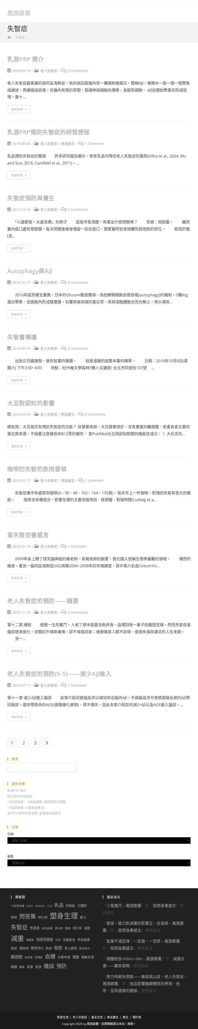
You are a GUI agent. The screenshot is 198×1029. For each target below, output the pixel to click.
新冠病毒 (47, 928)
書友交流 (97, 1017)
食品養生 (67, 143)
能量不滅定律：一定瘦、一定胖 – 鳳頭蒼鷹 (143, 941)
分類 (10, 834)
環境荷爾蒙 (44, 939)
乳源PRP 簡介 (25, 59)
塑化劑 (43, 917)
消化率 (77, 928)
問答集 (27, 916)
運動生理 (87, 957)
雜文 (125, 1017)
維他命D (37, 948)
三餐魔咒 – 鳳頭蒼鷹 (123, 905)
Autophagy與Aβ (29, 271)
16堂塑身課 (17, 906)
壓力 (83, 917)
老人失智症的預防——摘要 (42, 601)
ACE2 (30, 906)
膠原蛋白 (84, 948)
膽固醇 (16, 956)
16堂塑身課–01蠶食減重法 (25, 807)
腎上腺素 (70, 948)
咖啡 (14, 917)
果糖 (67, 928)
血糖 (50, 956)
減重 (17, 938)
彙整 (10, 856)
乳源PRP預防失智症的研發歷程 (48, 132)
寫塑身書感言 (164, 905)
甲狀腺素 (84, 939)
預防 (62, 965)
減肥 (87, 928)
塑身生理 (64, 916)
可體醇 (82, 905)
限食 (38, 967)
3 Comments (78, 612)
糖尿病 (24, 948)
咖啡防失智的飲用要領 (37, 469)
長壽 (30, 967)
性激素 (35, 928)
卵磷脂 (70, 905)
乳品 (59, 905)
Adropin (40, 906)
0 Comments (78, 70)
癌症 (14, 948)
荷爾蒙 (39, 957)
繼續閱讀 (20, 110)
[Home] (9, 37)
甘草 (58, 940)
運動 (75, 957)
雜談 (49, 965)
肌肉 (49, 948)
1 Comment (94, 143)
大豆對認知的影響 (31, 403)
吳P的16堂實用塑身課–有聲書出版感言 (34, 813)
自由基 (29, 957)
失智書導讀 (22, 337)
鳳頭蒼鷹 (18, 13)
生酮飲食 (69, 939)
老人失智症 (48, 70)
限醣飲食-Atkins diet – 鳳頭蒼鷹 (134, 958)
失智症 (20, 37)
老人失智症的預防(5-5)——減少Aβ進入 (59, 674)
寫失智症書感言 (28, 535)
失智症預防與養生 (31, 198)
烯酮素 (30, 940)
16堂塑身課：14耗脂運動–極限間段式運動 (36, 802)
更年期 (59, 928)
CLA (49, 906)
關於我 (137, 1017)
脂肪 (58, 948)
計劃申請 (64, 957)
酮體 (14, 967)
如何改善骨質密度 (19, 796)
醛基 (22, 967)
